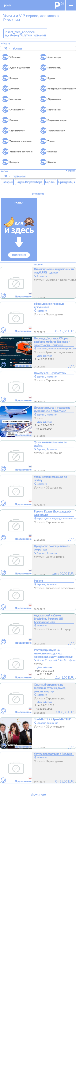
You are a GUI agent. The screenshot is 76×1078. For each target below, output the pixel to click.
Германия (19, 176)
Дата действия (44, 355)
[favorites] (3, 295)
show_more (38, 794)
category (5, 43)
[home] (59, 5)
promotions (38, 193)
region (4, 171)
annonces (38, 264)
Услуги (17, 48)
